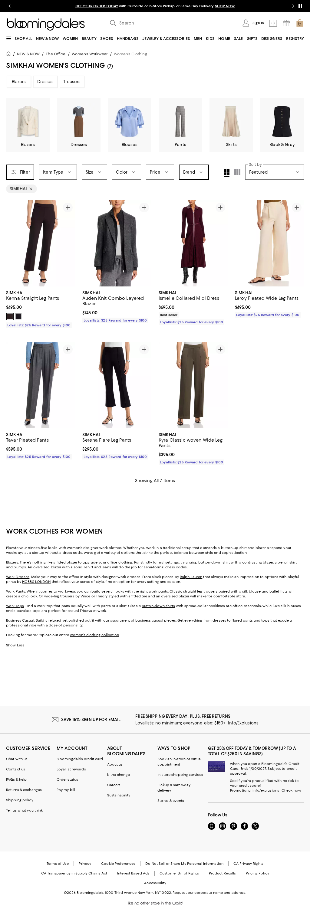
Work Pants (15, 591)
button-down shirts (158, 606)
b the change (118, 775)
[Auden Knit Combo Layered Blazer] (116, 243)
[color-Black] (18, 316)
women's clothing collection (94, 635)
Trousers (72, 81)
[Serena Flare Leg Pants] (116, 385)
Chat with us (17, 759)
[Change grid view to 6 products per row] (237, 172)
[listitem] (155, 6)
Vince (86, 596)
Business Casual (20, 620)
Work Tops (15, 606)
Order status (67, 779)
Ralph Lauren (191, 577)
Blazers (19, 81)
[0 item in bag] (299, 23)
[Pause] (300, 6)
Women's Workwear (90, 54)
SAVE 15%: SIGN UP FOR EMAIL (91, 719)
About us (115, 764)
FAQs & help (16, 779)
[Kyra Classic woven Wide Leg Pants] (193, 385)
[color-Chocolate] (10, 316)
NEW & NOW (28, 54)
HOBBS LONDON (36, 582)
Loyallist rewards (71, 769)
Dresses (45, 81)
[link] (40, 308)
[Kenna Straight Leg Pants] (40, 243)
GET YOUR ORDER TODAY (96, 6)
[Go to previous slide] (9, 6)
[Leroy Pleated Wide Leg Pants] (269, 243)
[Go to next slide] (293, 6)
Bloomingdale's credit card (80, 759)
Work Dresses (17, 577)
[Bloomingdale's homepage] (9, 54)
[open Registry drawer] (286, 23)
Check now (291, 790)
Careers (114, 785)
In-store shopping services (180, 775)
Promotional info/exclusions (254, 790)
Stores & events (170, 801)
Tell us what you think (24, 810)
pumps (20, 567)
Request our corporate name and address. (209, 892)
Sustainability (118, 795)
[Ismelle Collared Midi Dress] (193, 243)
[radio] (10, 316)
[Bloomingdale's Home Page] (46, 24)
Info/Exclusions (243, 723)
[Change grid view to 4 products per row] (226, 173)
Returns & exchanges (24, 790)
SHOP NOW (225, 6)
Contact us (15, 769)
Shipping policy (19, 800)
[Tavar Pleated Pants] (40, 385)
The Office (55, 54)
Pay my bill (66, 790)
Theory (102, 596)
